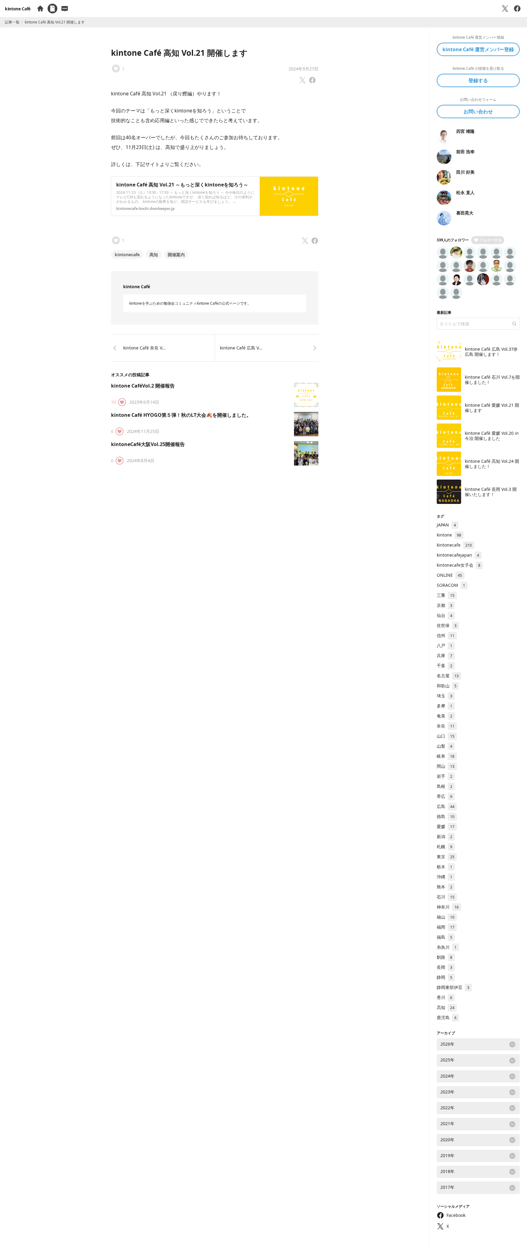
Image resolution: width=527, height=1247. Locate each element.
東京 (445, 856)
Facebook (455, 1215)
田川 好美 (465, 172)
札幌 (444, 846)
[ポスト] (505, 8)
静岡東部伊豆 (453, 987)
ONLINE (449, 575)
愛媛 (445, 826)
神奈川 (448, 907)
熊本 (444, 887)
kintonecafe (127, 254)
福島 (444, 937)
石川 (445, 897)
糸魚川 (447, 947)
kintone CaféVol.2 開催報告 (143, 385)
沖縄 (444, 877)
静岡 (444, 977)
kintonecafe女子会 (458, 565)
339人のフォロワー (453, 240)
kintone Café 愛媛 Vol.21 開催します (492, 407)
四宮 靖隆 (465, 131)
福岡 (445, 927)
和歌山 (447, 686)
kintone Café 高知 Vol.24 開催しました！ (492, 463)
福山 (445, 917)
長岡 (444, 967)
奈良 (445, 726)
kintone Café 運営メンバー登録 (478, 49)
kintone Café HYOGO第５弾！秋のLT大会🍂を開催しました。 (181, 415)
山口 (445, 736)
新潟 (444, 836)
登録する (478, 80)
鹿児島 (447, 1017)
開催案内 (176, 254)
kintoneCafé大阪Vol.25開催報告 (148, 444)
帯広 (444, 796)
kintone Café (17, 9)
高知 (153, 254)
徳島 (445, 816)
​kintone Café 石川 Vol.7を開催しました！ (492, 379)
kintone (449, 535)
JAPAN (446, 525)
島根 (444, 786)
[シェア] (517, 8)
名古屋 (448, 675)
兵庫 (444, 655)
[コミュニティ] (65, 8)
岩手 (444, 776)
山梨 (444, 746)
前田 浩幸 (465, 151)
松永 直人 (465, 192)
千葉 (444, 665)
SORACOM (451, 585)
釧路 (444, 957)
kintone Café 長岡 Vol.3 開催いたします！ (491, 492)
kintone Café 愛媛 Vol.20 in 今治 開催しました (492, 435)
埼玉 (444, 696)
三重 (445, 595)
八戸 (444, 645)
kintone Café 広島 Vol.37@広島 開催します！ (491, 351)
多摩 (444, 706)
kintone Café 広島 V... (241, 348)
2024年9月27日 (303, 69)
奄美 (444, 716)
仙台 (444, 615)
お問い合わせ (478, 111)
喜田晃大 (464, 213)
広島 (445, 806)
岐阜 (445, 756)
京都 (444, 605)
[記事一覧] (52, 8)
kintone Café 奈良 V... (144, 348)
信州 (445, 635)
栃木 (444, 867)
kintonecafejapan (458, 555)
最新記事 (444, 312)
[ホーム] (40, 8)
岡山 (445, 766)
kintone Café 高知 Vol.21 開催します (179, 52)
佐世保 (447, 625)
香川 (444, 997)
